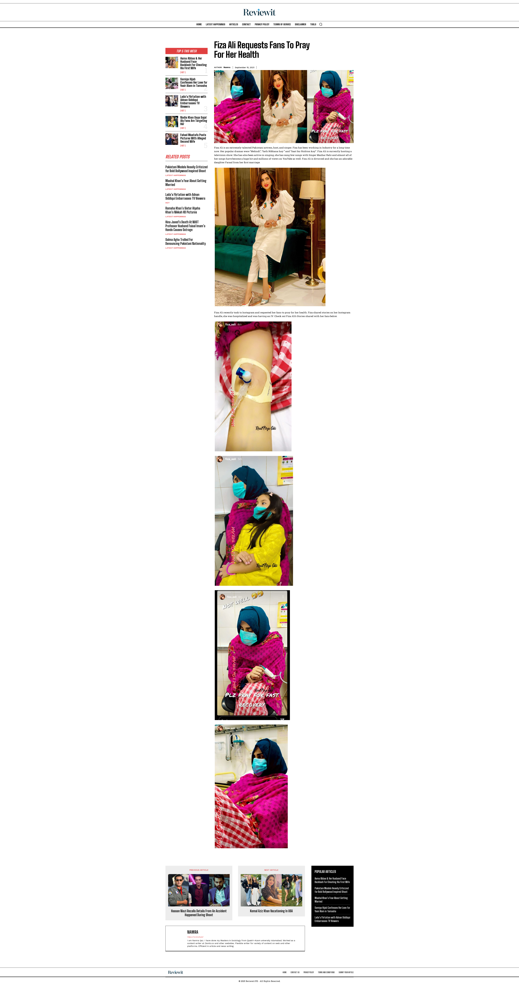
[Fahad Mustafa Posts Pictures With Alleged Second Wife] (171, 139)
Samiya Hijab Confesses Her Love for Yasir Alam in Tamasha (193, 82)
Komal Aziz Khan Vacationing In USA (271, 911)
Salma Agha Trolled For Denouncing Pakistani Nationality (185, 241)
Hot (182, 72)
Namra (227, 67)
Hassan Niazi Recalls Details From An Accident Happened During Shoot (199, 913)
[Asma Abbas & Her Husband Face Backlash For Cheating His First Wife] (171, 62)
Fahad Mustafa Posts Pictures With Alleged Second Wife (193, 138)
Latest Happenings (175, 175)
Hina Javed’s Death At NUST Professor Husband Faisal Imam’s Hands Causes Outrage (185, 226)
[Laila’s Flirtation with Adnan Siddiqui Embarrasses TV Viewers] (171, 100)
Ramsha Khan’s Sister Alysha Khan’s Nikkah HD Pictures (182, 210)
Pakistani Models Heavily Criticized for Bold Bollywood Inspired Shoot (186, 169)
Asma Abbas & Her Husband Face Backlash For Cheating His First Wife (193, 63)
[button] (320, 24)
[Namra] (178, 938)
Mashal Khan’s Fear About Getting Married (185, 183)
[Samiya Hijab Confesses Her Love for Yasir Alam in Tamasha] (171, 83)
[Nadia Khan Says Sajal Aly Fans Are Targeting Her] (171, 121)
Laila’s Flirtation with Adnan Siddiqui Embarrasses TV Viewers (193, 101)
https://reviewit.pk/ (195, 937)
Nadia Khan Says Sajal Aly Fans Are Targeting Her (193, 121)
